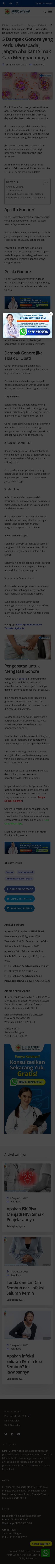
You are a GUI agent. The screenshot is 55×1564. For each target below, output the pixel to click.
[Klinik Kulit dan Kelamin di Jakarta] (27, 325)
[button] (27, 782)
